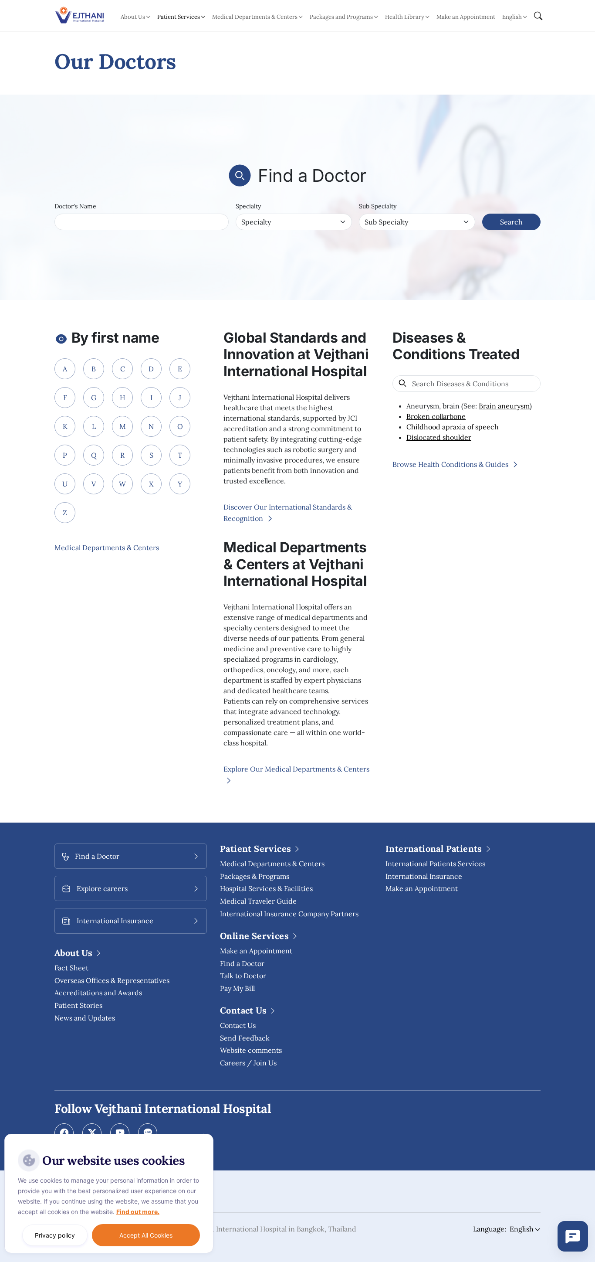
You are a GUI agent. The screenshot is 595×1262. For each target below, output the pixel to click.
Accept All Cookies (145, 1235)
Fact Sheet (71, 967)
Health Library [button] (404, 16)
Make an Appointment (465, 16)
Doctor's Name (75, 206)
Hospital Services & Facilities (266, 888)
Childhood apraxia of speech (452, 426)
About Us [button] (133, 16)
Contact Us (238, 1025)
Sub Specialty (377, 206)
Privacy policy (55, 1235)
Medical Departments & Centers (106, 547)
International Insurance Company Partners (289, 913)
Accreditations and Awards (98, 992)
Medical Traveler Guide (258, 901)
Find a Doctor (242, 963)
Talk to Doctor (243, 975)
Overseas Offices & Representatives (111, 980)
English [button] (512, 16)
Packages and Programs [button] (341, 16)
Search (511, 222)
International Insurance (423, 876)
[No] (204, 1136)
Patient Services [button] (178, 16)
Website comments (251, 1050)
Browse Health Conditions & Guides (451, 464)
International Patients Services (435, 863)
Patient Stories (78, 1005)
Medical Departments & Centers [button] (255, 16)
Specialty (248, 206)
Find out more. (137, 1211)
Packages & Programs (254, 876)
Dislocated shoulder (438, 437)
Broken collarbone (436, 416)
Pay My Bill (237, 988)
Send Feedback (245, 1038)
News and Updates (84, 1018)
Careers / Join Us (248, 1062)
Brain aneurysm (504, 405)
